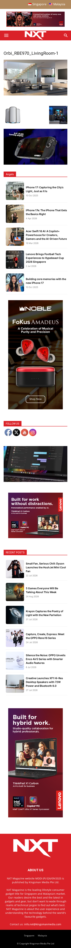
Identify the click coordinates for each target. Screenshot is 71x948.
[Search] (66, 35)
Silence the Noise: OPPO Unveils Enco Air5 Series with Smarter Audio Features (46, 659)
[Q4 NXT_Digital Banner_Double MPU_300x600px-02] (35, 816)
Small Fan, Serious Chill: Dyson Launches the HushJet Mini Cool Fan (46, 567)
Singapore (29, 935)
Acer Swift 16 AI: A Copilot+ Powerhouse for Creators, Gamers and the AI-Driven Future (46, 235)
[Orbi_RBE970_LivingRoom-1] (35, 94)
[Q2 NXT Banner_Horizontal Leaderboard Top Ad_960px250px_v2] (35, 26)
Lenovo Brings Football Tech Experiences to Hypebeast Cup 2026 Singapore (45, 258)
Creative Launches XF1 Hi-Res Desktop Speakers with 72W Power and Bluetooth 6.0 (44, 682)
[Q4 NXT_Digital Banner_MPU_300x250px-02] (35, 537)
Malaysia (42, 935)
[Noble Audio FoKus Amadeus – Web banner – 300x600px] (35, 408)
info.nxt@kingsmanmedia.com (42, 924)
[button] (6, 35)
